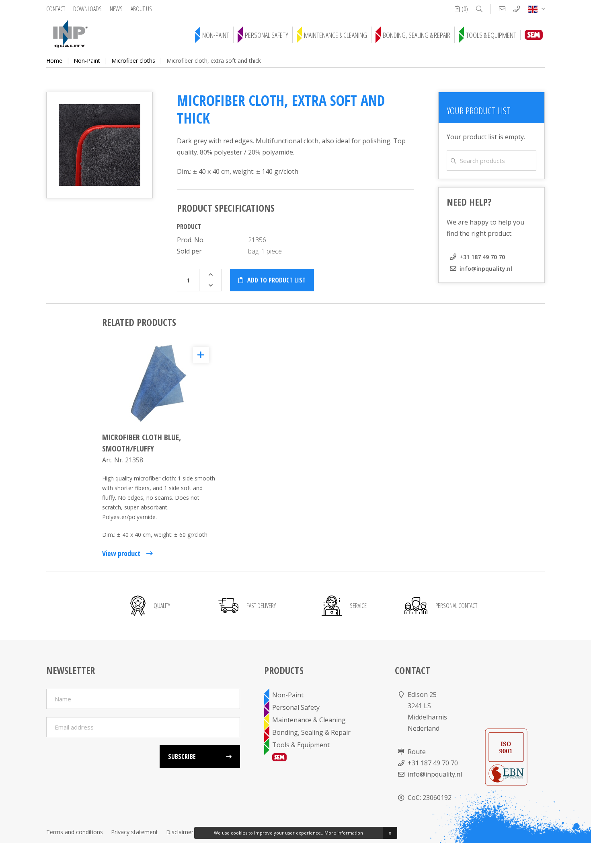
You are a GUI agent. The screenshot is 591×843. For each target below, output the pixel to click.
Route (417, 751)
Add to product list (276, 280)
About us (141, 8)
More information (343, 833)
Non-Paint (215, 35)
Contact (55, 8)
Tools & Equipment (491, 35)
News (116, 8)
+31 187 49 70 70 (482, 257)
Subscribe (182, 756)
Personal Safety (266, 35)
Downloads (87, 8)
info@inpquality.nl (486, 268)
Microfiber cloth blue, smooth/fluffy (141, 443)
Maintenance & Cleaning (335, 35)
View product (121, 553)
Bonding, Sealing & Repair (416, 35)
